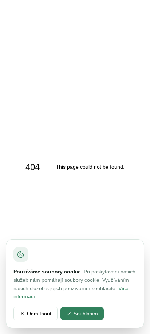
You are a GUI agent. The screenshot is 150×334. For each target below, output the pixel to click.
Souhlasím (86, 313)
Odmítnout (39, 313)
